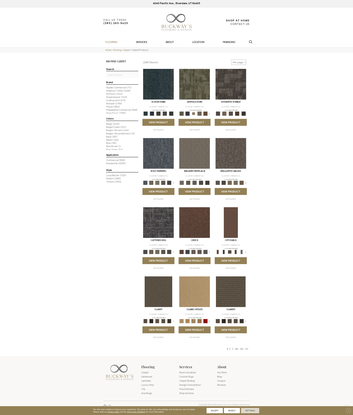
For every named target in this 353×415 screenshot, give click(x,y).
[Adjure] (169, 321)
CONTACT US (240, 24)
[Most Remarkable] (187, 113)
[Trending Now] (194, 153)
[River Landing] (187, 252)
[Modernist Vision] (193, 113)
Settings (250, 410)
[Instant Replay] (194, 182)
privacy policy (113, 412)
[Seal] (169, 182)
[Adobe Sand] (194, 291)
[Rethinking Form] (237, 113)
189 (236, 349)
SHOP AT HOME (238, 20)
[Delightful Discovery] (194, 84)
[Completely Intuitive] (229, 182)
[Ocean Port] (152, 113)
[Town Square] (205, 252)
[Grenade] (151, 182)
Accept (215, 410)
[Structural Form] (243, 113)
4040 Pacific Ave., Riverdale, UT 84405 (176, 3)
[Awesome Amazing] (199, 113)
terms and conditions (136, 412)
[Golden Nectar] (187, 321)
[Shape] (158, 153)
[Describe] (157, 321)
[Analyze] (151, 321)
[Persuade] (163, 321)
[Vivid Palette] (205, 113)
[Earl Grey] (165, 113)
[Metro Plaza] (199, 252)
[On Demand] (201, 182)
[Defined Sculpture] (224, 113)
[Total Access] (207, 182)
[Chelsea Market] (194, 222)
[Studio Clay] (199, 321)
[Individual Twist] (231, 113)
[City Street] (171, 113)
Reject (232, 410)
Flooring (117, 50)
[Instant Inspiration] (241, 182)
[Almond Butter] (193, 321)
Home (108, 50)
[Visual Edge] (231, 84)
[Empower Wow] (235, 182)
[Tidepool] (158, 84)
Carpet (126, 50)
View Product (158, 122)
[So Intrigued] (231, 153)
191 (246, 349)
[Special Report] (188, 182)
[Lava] (157, 182)
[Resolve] (158, 291)
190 (242, 349)
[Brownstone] (158, 113)
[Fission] (163, 182)
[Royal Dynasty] (205, 321)
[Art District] (193, 252)
